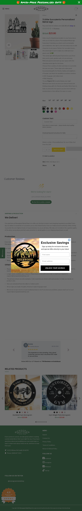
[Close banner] (79, 2)
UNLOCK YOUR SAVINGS (55, 268)
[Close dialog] (69, 240)
